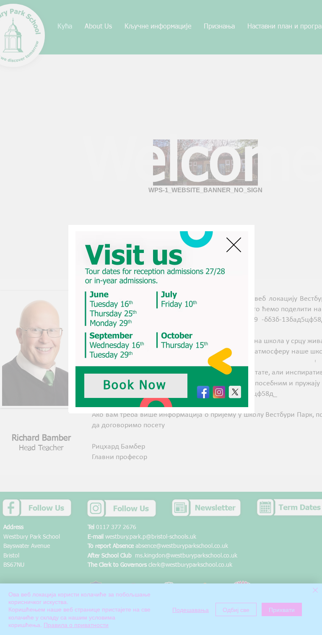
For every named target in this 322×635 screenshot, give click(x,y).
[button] (233, 244)
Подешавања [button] (190, 609)
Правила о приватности (76, 624)
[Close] (315, 590)
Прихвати (282, 609)
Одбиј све (236, 609)
